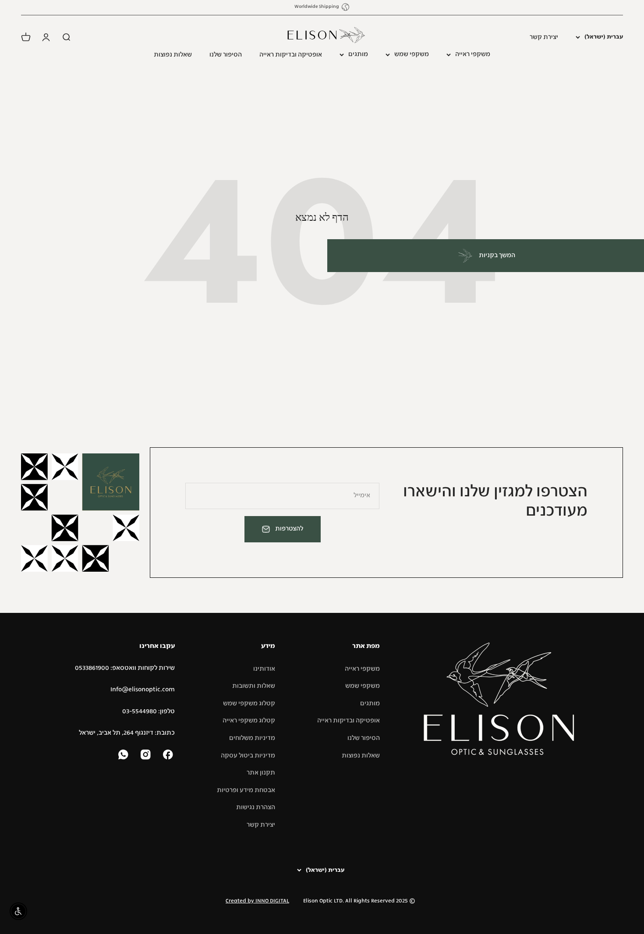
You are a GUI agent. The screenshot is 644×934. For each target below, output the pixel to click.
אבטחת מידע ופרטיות (246, 790)
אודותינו (264, 669)
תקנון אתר (261, 773)
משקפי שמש (411, 54)
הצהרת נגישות (255, 807)
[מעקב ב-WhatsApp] (124, 755)
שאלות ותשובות (253, 686)
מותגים (358, 54)
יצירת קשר (544, 37)
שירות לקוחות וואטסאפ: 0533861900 (125, 668)
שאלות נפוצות (173, 55)
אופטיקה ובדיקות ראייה (290, 55)
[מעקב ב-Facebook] (169, 755)
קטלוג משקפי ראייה (249, 721)
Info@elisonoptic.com (142, 689)
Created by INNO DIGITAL (257, 901)
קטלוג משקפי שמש (249, 704)
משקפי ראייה (472, 54)
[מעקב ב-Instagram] (146, 755)
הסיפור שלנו (225, 55)
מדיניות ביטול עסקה (248, 756)
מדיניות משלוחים (252, 738)
